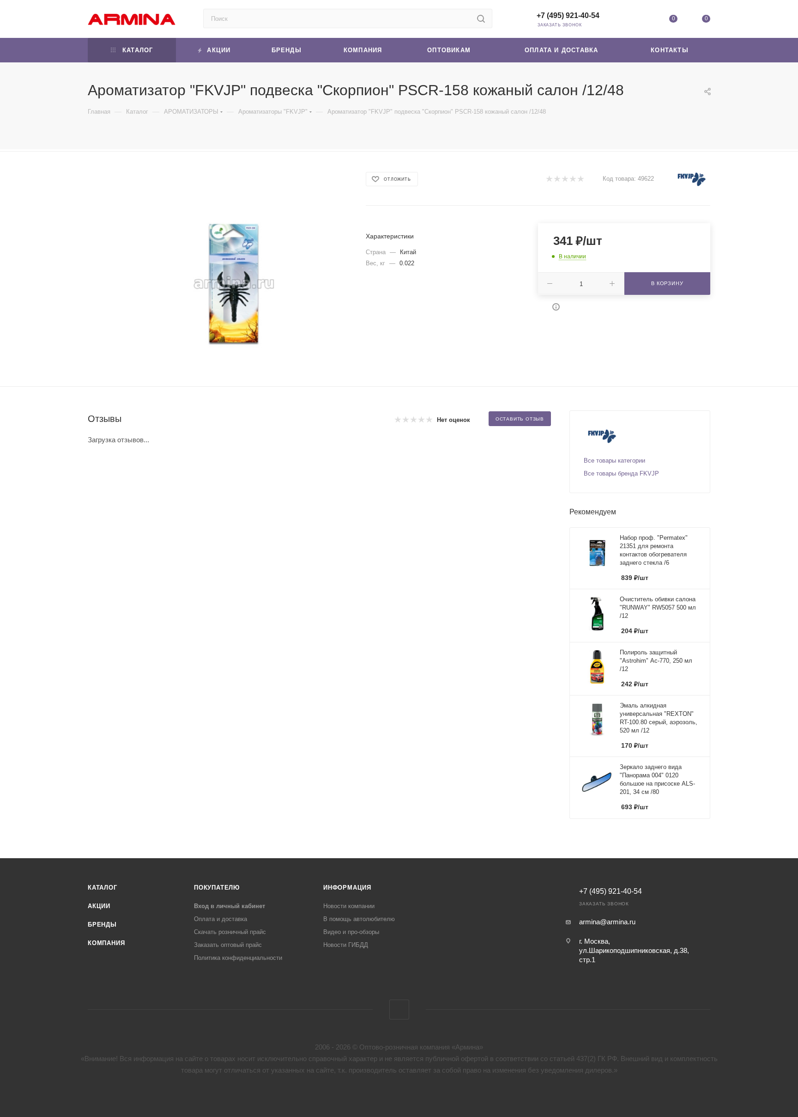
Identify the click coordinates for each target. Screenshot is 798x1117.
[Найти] (481, 18)
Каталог (102, 887)
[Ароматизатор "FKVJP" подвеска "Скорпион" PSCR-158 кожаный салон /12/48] (234, 282)
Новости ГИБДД (345, 944)
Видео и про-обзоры (351, 931)
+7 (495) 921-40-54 (568, 15)
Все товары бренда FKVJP (621, 473)
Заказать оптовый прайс (228, 944)
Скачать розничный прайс (230, 931)
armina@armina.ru (607, 922)
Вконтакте (399, 1009)
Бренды (102, 924)
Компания (106, 943)
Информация (347, 887)
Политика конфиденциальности (238, 957)
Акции (99, 906)
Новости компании (349, 906)
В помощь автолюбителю (359, 919)
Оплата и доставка (220, 919)
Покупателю (217, 887)
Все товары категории (614, 460)
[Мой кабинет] (640, 20)
